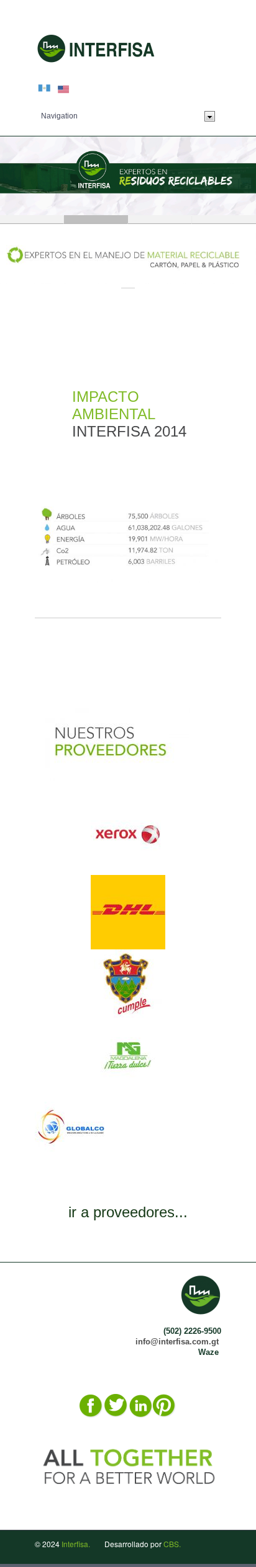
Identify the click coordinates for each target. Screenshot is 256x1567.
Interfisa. (76, 1543)
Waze (208, 1352)
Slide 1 (32, 219)
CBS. (172, 1543)
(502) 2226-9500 (192, 1331)
